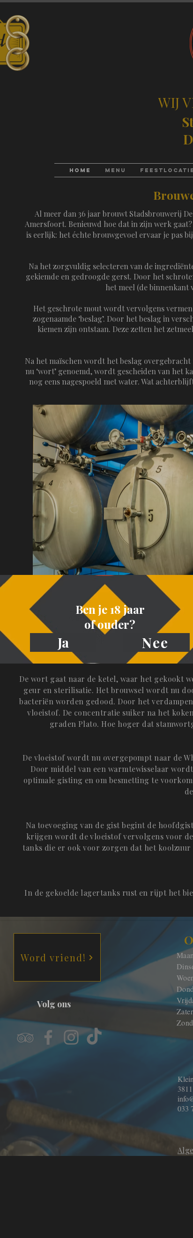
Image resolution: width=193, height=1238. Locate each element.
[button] (63, 642)
